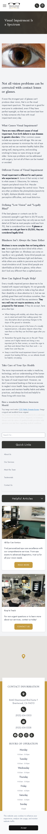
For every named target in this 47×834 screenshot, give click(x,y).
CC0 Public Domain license (29, 409)
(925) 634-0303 (23, 715)
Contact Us (8, 485)
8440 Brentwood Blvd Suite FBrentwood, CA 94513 (23, 702)
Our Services (9, 462)
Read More (23, 565)
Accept (23, 828)
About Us (7, 454)
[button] (4, 5)
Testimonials (8, 477)
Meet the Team (10, 469)
